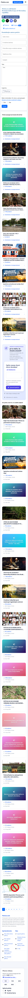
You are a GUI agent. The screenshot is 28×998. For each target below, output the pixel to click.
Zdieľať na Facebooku (12, 17)
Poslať (4, 106)
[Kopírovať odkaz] (15, 20)
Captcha (4, 88)
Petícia (7, 25)
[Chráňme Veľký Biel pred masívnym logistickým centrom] (14, 329)
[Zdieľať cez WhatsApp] (3, 20)
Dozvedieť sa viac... (10, 977)
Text (3, 64)
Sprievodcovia (7, 931)
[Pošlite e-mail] (11, 20)
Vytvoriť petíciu (14, 387)
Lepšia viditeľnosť (10, 28)
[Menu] (25, 2)
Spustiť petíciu (18, 2)
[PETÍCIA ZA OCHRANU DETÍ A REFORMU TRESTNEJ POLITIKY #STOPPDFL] (14, 179)
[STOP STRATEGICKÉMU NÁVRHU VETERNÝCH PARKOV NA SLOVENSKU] (14, 129)
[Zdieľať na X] (7, 20)
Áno (5, 102)
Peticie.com (5, 2)
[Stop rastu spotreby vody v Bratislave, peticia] (14, 230)
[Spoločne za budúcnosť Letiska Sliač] (14, 280)
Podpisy (17, 25)
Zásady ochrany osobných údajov (11, 100)
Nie (10, 102)
